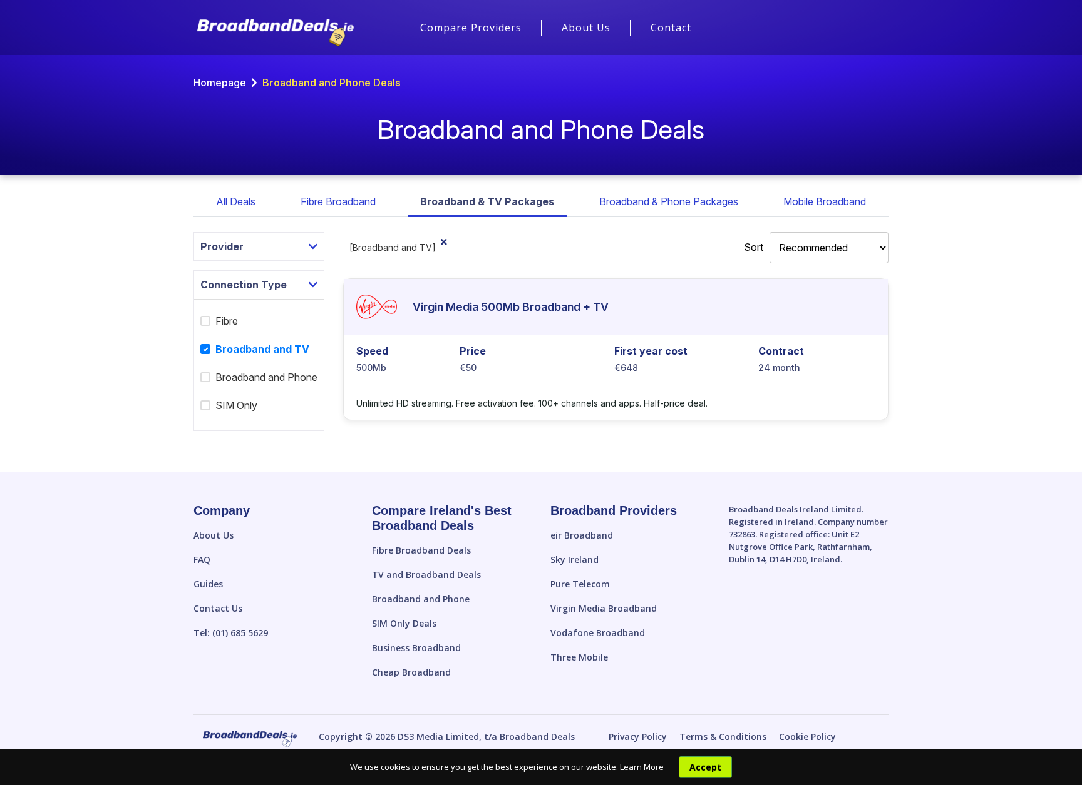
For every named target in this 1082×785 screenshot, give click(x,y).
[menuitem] (471, 27)
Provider (222, 246)
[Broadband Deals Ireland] (275, 33)
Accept (705, 767)
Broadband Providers (613, 510)
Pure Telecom (580, 584)
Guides (208, 584)
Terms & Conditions (722, 736)
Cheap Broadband (411, 672)
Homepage (219, 82)
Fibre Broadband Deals (421, 550)
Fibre (226, 321)
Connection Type (243, 284)
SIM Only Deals (404, 623)
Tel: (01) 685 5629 (230, 633)
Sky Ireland (574, 559)
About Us (586, 27)
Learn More (642, 766)
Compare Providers (471, 27)
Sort (753, 247)
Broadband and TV (256, 349)
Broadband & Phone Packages (668, 201)
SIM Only (236, 405)
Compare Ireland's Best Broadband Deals (442, 518)
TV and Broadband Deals (426, 574)
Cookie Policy (807, 736)
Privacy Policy (638, 736)
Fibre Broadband (338, 201)
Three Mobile (579, 657)
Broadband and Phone (266, 377)
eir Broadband (581, 535)
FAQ (201, 559)
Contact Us (217, 608)
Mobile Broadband (824, 201)
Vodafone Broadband (597, 633)
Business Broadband (416, 648)
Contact (671, 27)
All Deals (235, 201)
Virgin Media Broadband (603, 608)
